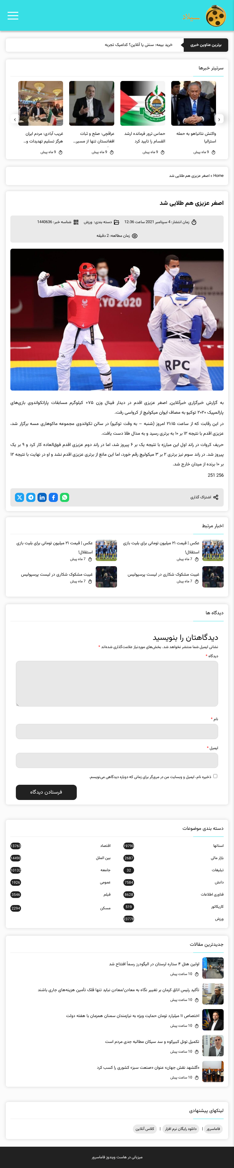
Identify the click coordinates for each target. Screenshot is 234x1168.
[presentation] (219, 118)
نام (214, 719)
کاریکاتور (175, 907)
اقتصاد (60, 846)
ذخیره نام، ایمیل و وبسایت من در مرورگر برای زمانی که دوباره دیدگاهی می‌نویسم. (150, 777)
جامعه (60, 870)
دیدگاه (212, 656)
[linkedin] (42, 497)
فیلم (61, 895)
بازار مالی (174, 858)
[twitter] (19, 497)
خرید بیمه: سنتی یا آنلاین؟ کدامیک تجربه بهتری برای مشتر (124, 45)
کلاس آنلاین (145, 1129)
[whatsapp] (64, 497)
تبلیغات (175, 870)
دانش (174, 882)
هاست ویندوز (116, 1157)
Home (218, 176)
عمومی (61, 882)
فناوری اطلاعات (174, 895)
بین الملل (60, 858)
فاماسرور (213, 1129)
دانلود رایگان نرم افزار (181, 1129)
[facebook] (53, 497)
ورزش (88, 222)
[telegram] (30, 497)
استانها (173, 846)
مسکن (61, 908)
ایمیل (212, 748)
